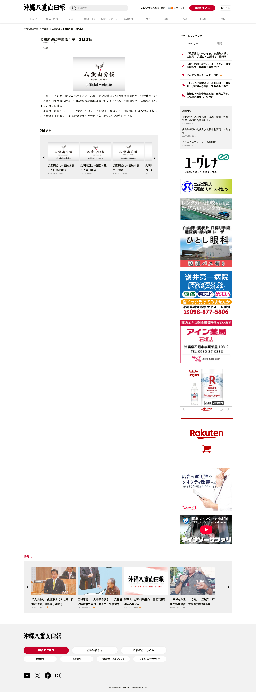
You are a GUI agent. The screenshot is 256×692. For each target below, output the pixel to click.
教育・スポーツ (109, 19)
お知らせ (187, 110)
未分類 (45, 28)
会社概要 (40, 659)
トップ (33, 19)
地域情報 (128, 19)
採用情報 (76, 659)
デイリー (193, 43)
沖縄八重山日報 (31, 28)
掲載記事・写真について (113, 659)
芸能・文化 (90, 19)
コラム (146, 19)
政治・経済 (52, 19)
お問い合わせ (95, 650)
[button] (44, 158)
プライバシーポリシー (149, 659)
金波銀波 (204, 19)
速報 (223, 19)
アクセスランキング (191, 36)
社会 (71, 19)
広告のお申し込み (143, 650)
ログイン (225, 8)
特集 (166, 19)
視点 (185, 19)
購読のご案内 (46, 650)
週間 (219, 43)
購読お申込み (202, 8)
